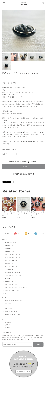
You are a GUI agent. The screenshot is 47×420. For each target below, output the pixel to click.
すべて (7, 233)
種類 (3, 150)
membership (9, 306)
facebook (8, 327)
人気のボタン (9, 245)
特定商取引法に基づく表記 (12, 314)
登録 (38, 344)
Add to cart (23, 167)
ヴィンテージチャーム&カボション (16, 287)
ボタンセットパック (11, 284)
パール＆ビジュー (10, 269)
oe (5, 293)
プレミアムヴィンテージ (12, 254)
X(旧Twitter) (9, 325)
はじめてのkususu (11, 242)
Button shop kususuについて (14, 300)
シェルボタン (9, 263)
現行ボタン (8, 278)
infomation (8, 303)
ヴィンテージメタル (11, 266)
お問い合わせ (8, 308)
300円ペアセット (10, 281)
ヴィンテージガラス (11, 260)
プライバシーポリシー (11, 311)
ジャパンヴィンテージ (12, 251)
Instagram (8, 322)
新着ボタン (8, 248)
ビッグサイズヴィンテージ (13, 275)
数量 (3, 154)
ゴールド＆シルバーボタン (13, 272)
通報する (15, 182)
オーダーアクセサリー (12, 290)
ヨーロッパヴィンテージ (12, 257)
